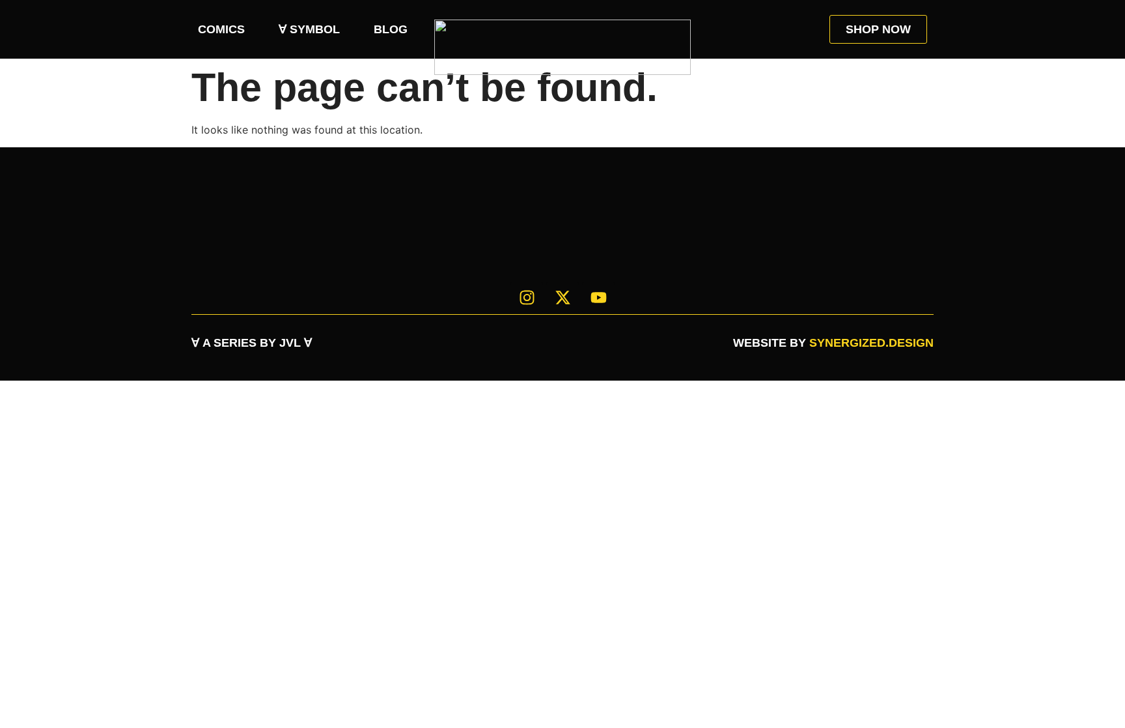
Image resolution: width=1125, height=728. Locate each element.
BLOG (391, 29)
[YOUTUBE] (598, 298)
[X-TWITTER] (562, 298)
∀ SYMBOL (309, 29)
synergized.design (871, 342)
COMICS (221, 29)
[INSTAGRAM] (526, 298)
